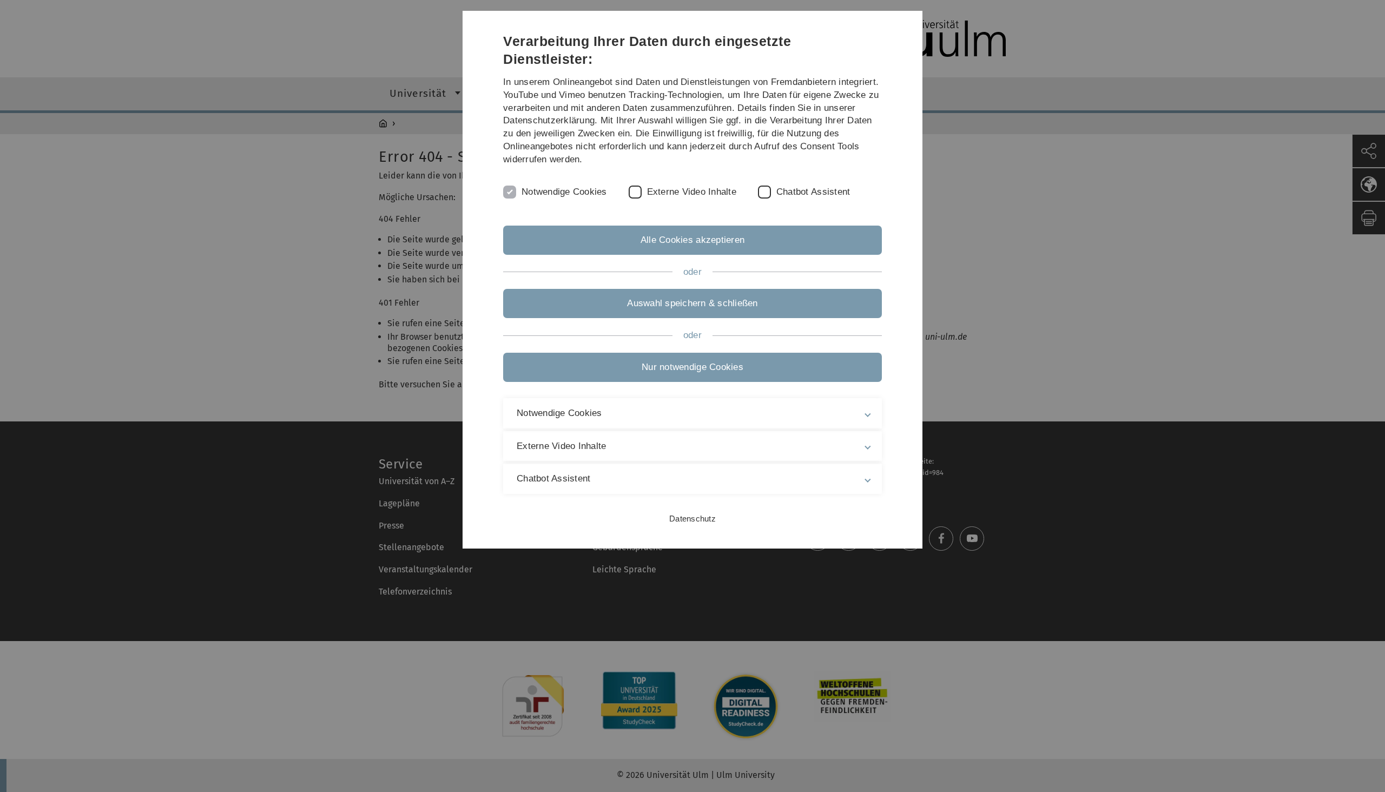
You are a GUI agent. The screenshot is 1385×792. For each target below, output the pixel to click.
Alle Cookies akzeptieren (692, 240)
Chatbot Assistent (813, 192)
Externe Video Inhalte (691, 192)
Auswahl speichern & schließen (692, 303)
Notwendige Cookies (564, 192)
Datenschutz (692, 518)
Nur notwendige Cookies (692, 367)
